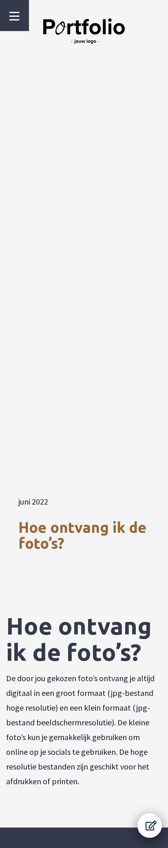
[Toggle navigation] (14, 16)
